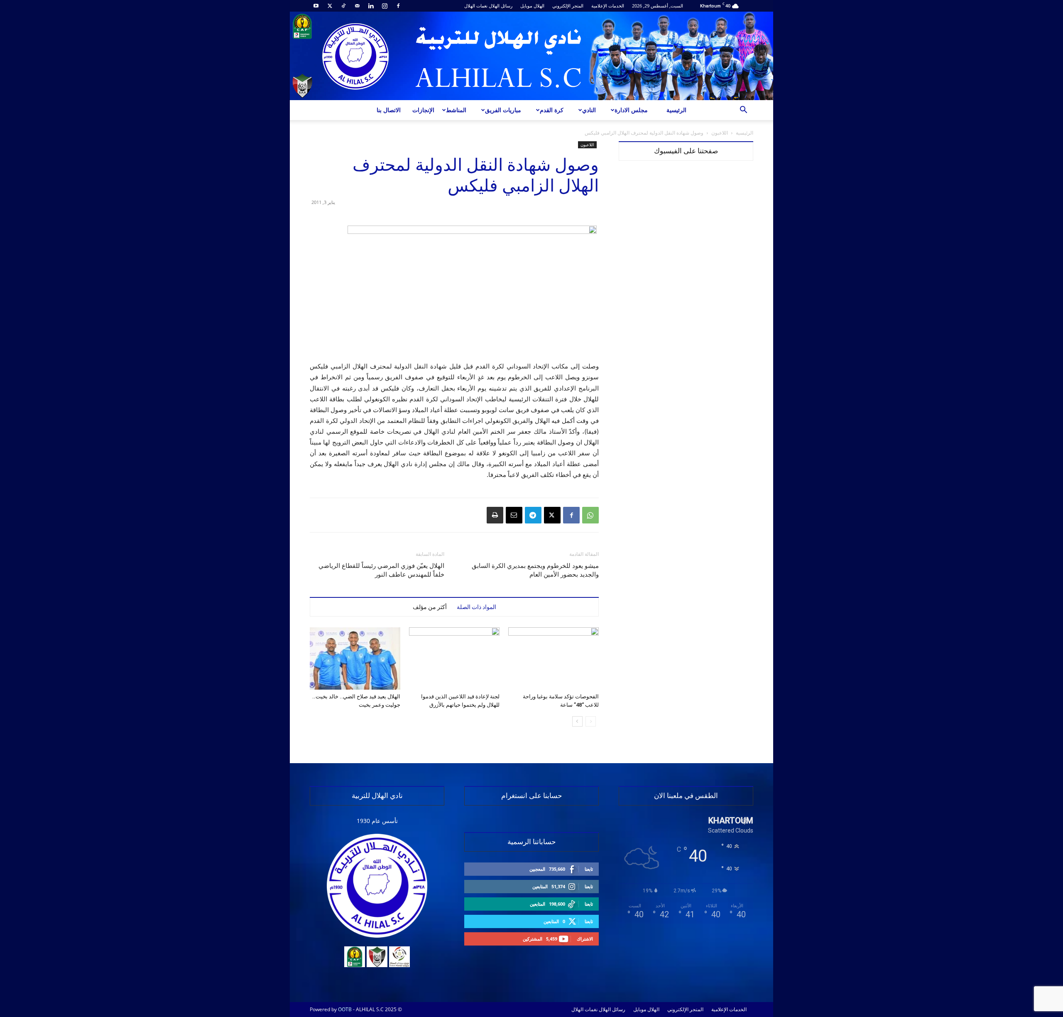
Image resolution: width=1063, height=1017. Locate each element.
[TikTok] (343, 6)
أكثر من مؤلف (430, 607)
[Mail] (357, 6)
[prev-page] (590, 721)
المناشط (456, 110)
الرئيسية (676, 110)
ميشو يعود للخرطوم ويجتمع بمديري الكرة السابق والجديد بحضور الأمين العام (535, 570)
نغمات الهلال (475, 5)
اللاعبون (719, 132)
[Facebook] (398, 6)
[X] (329, 6)
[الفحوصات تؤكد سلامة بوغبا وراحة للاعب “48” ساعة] (553, 658)
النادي (589, 110)
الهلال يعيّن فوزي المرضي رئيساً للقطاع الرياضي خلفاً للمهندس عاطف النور (381, 570)
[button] (743, 111)
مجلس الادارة (631, 110)
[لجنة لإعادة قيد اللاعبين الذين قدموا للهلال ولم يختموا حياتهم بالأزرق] (454, 658)
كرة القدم (551, 110)
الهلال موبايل (532, 5)
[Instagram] (384, 6)
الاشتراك (585, 939)
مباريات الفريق (503, 110)
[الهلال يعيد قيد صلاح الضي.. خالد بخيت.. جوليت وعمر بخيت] (355, 658)
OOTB (345, 1009)
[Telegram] (533, 515)
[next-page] (577, 721)
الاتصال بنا (389, 110)
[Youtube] (316, 6)
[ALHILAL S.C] (531, 56)
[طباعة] (495, 515)
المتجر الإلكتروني (567, 5)
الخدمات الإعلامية (607, 5)
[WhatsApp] (590, 515)
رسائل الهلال (500, 5)
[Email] (514, 515)
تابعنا (589, 869)
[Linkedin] (371, 6)
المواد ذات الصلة (476, 607)
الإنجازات (423, 110)
